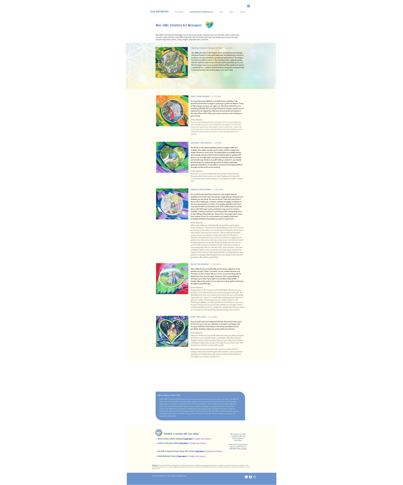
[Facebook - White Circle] (250, 476)
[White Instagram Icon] (254, 476)
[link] (248, 5)
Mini (159, 25)
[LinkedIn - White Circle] (246, 476)
